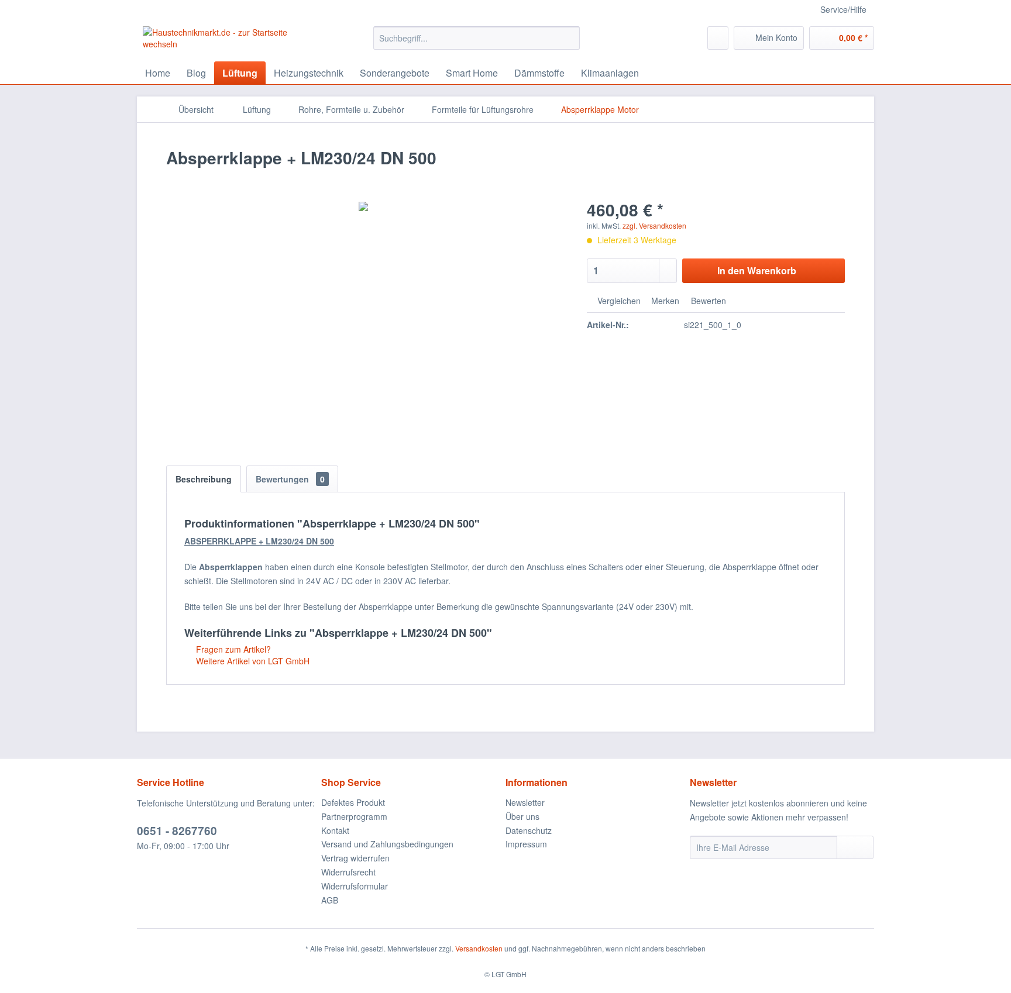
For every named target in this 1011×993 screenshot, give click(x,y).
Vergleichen (618, 300)
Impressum (526, 844)
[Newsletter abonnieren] (855, 847)
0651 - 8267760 (177, 831)
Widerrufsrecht (348, 872)
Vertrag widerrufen (355, 858)
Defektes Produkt (353, 802)
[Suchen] (569, 38)
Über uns (522, 816)
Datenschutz (529, 830)
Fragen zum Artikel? (232, 649)
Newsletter (525, 802)
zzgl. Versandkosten (654, 225)
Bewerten (707, 300)
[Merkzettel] (717, 38)
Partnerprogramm (354, 816)
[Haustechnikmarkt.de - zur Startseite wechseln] (231, 41)
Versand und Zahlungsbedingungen (387, 844)
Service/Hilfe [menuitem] (843, 9)
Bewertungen (290, 479)
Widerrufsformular (354, 886)
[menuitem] (476, 38)
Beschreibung (204, 479)
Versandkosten (479, 948)
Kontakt (335, 830)
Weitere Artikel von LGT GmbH (252, 661)
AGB (329, 900)
